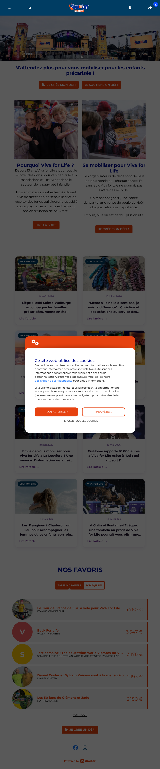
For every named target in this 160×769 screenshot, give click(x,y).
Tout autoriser (56, 411)
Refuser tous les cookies (80, 421)
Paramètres (103, 411)
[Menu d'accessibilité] (155, 4)
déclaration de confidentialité (53, 380)
